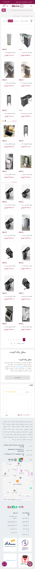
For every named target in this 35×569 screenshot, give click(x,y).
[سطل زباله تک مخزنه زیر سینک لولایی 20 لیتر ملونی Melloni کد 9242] (26, 283)
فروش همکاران (11, 522)
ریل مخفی (24, 534)
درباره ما (13, 532)
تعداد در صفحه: (20, 343)
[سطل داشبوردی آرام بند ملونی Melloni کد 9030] (9, 314)
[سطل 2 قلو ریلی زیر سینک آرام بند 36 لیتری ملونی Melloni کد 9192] (9, 222)
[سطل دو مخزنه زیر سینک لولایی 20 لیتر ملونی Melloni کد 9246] (9, 253)
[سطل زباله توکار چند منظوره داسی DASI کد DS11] (9, 131)
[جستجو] (4, 10)
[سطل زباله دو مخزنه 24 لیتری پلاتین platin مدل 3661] (26, 70)
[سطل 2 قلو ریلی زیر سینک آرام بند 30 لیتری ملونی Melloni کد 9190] (26, 192)
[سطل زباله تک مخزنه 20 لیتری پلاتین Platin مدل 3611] (26, 40)
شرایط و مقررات (11, 525)
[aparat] (8, 507)
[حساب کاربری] (7, 6)
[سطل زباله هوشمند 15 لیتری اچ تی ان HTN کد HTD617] (9, 40)
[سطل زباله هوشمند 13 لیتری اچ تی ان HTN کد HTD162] (26, 131)
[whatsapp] (16, 507)
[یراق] (18, 6)
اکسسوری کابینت (20, 367)
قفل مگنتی (24, 522)
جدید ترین (16, 21)
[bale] (13, 507)
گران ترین (5, 21)
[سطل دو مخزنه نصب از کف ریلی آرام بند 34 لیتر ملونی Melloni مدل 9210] (26, 253)
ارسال (6, 415)
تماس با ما (12, 529)
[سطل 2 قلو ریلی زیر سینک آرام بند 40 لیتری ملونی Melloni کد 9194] (9, 283)
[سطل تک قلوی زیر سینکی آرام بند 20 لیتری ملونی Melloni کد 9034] (9, 161)
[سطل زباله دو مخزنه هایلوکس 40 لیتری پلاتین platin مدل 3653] (26, 101)
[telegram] (19, 507)
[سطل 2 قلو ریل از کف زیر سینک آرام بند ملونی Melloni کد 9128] (26, 314)
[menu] (31, 6)
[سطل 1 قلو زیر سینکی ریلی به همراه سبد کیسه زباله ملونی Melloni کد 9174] (26, 161)
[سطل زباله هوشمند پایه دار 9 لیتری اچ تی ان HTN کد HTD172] (9, 101)
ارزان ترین (10, 21)
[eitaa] (11, 507)
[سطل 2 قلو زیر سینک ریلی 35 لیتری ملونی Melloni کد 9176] (26, 222)
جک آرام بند (26, 530)
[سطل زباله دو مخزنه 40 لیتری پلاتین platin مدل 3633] (9, 70)
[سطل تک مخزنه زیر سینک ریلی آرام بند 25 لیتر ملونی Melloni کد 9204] (9, 192)
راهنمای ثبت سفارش (13, 517)
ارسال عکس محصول (25, 415)
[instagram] (22, 507)
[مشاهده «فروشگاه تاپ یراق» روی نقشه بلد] (17, 481)
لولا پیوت (25, 525)
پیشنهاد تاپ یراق (24, 21)
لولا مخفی (24, 518)
